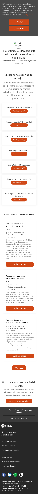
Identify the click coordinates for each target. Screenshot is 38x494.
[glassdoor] (15, 474)
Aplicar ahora (23, 264)
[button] (19, 367)
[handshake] (21, 474)
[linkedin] (9, 474)
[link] (19, 401)
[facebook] (4, 474)
